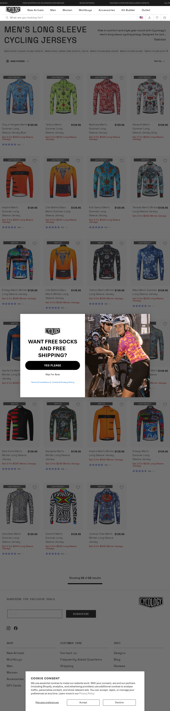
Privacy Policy (86, 693)
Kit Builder (128, 10)
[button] (164, 17)
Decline (119, 702)
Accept (83, 702)
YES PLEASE (52, 365)
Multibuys (85, 10)
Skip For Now (52, 373)
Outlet (146, 10)
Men (53, 10)
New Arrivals (35, 10)
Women (67, 10)
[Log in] (149, 17)
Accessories (107, 10)
